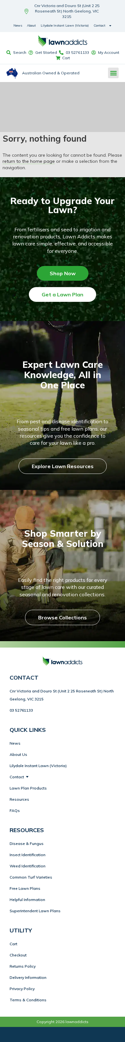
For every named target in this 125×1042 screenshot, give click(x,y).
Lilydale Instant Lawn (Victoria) (65, 25)
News (17, 25)
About (31, 25)
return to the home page (29, 161)
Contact (99, 25)
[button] (113, 73)
